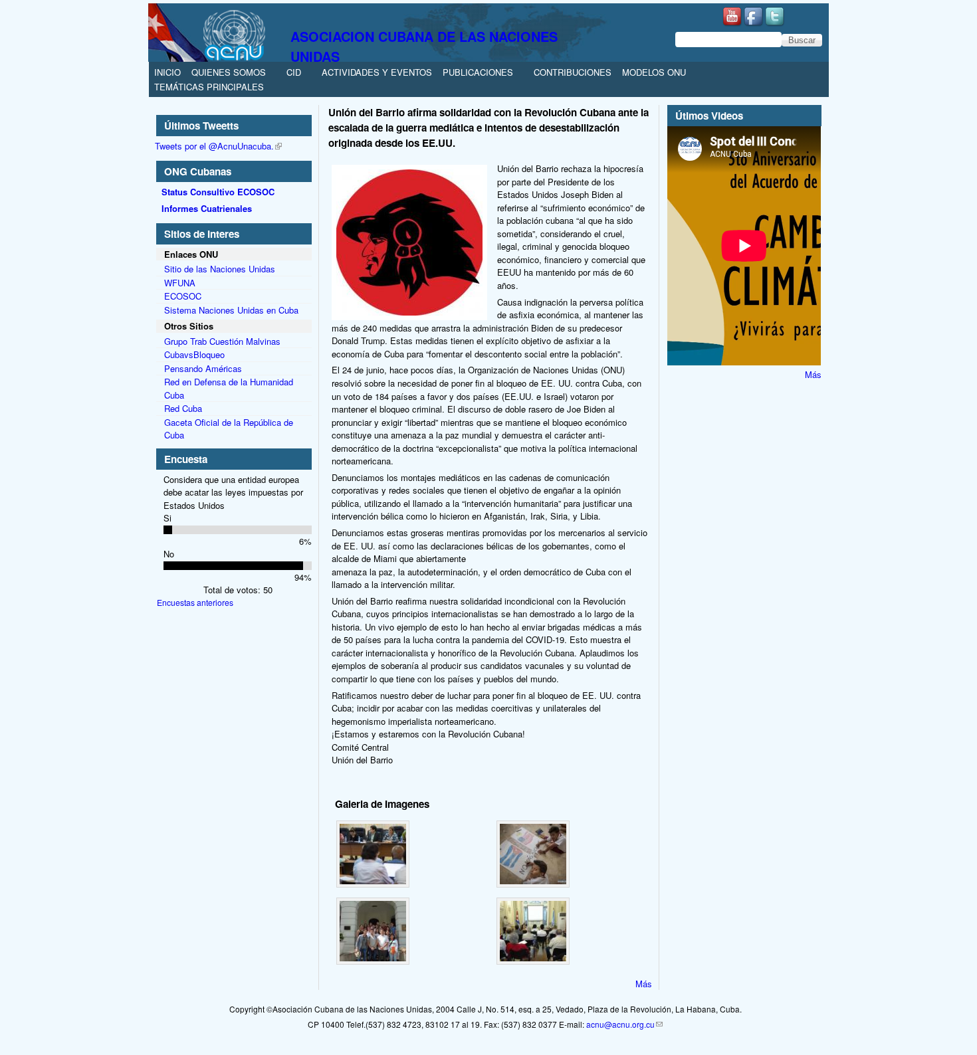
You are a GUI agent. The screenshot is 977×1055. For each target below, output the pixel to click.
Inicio (167, 72)
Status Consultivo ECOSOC (218, 191)
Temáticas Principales (209, 86)
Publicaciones (478, 72)
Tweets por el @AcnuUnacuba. (214, 146)
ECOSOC (182, 296)
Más (643, 983)
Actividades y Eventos (377, 72)
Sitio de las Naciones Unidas (219, 268)
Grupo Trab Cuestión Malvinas (222, 341)
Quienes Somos (228, 72)
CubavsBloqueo (194, 354)
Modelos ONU (654, 72)
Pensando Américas (203, 368)
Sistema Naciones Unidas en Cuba (231, 310)
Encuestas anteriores (195, 602)
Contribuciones (572, 72)
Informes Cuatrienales (207, 208)
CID (293, 72)
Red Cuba (183, 408)
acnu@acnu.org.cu (620, 1024)
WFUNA (179, 282)
